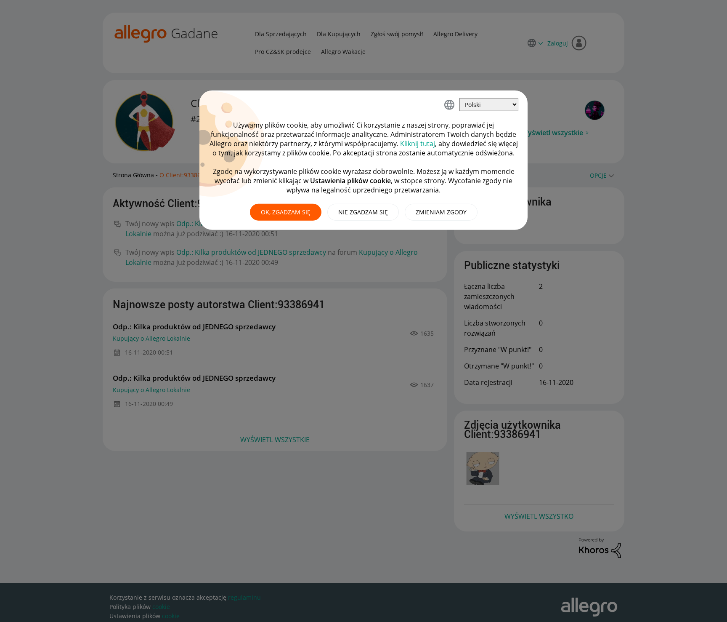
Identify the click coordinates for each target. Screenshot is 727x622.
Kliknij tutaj (417, 143)
